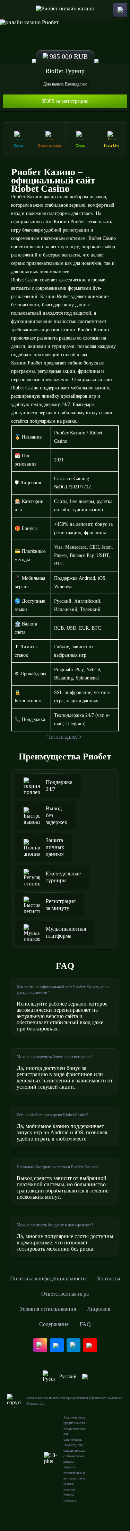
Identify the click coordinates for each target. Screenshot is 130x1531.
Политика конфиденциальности (48, 1278)
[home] (65, 10)
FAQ (85, 1324)
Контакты (108, 1278)
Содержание (54, 1324)
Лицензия (98, 1309)
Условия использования (48, 1309)
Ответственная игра (65, 1294)
